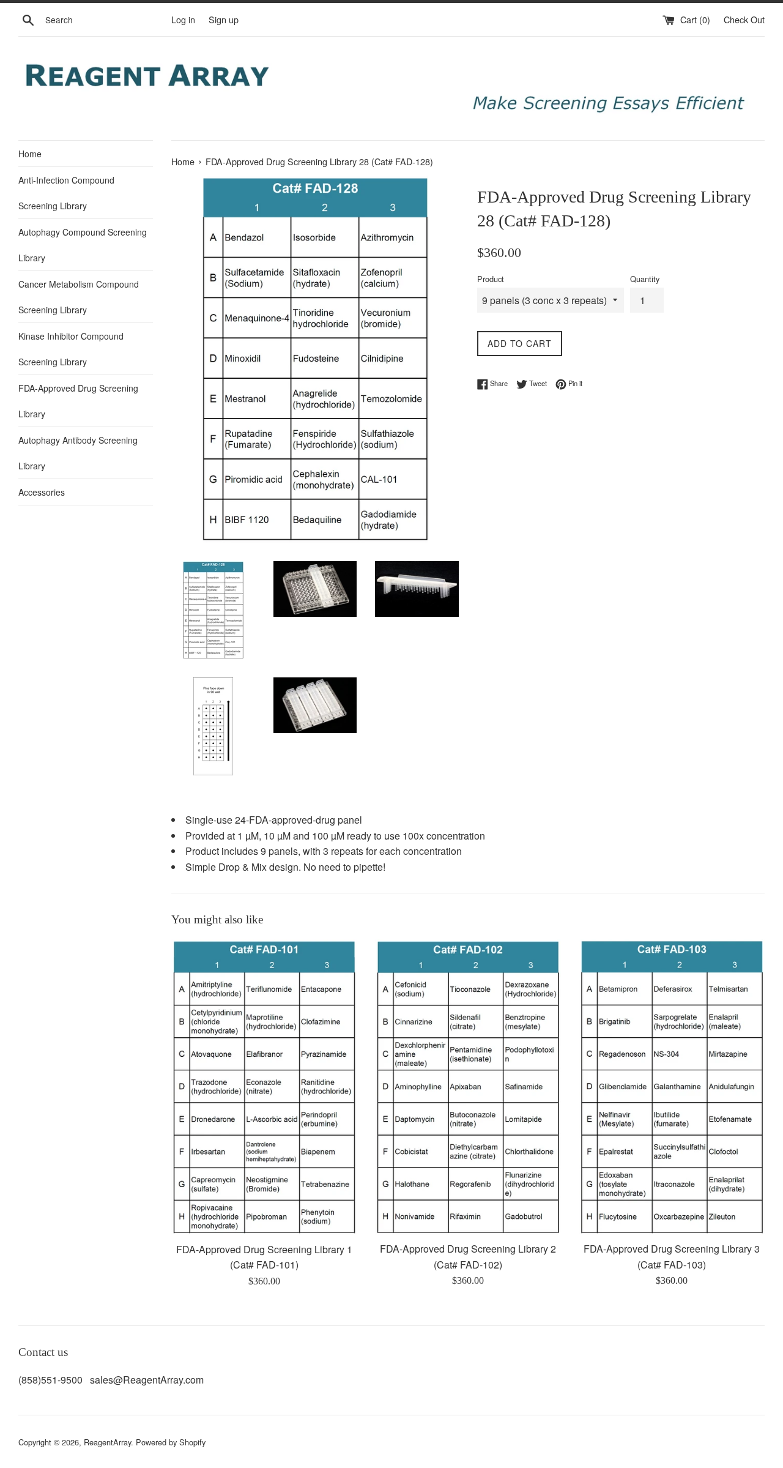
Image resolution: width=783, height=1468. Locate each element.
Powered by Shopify (171, 1442)
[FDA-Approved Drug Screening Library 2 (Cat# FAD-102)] (467, 1087)
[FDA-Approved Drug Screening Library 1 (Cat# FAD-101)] (264, 1087)
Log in (183, 19)
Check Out (744, 19)
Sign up (224, 19)
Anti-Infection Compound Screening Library (66, 193)
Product (490, 279)
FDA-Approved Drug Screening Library (78, 401)
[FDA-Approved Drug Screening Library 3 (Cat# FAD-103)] (672, 1087)
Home (30, 153)
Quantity (644, 279)
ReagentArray (107, 1442)
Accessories (41, 492)
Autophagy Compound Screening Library (82, 245)
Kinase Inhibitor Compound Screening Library (71, 349)
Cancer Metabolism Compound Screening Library (78, 297)
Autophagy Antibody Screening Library (78, 453)
